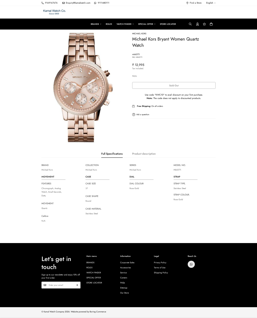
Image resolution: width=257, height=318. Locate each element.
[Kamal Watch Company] (54, 12)
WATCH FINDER (124, 24)
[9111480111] (191, 264)
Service (123, 272)
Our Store (124, 292)
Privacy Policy (160, 262)
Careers (123, 277)
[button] (211, 24)
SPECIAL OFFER (145, 24)
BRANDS (95, 24)
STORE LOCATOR (168, 24)
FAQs (122, 282)
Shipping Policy (161, 272)
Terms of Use (159, 267)
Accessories (125, 267)
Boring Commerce (98, 311)
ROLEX (109, 24)
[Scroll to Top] (251, 301)
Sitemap (123, 287)
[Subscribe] (77, 285)
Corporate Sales (127, 262)
